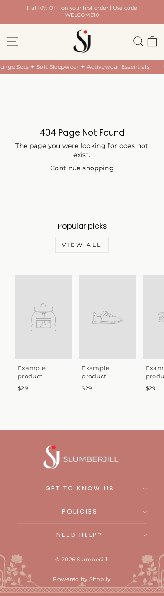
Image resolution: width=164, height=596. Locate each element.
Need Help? (79, 534)
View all (82, 244)
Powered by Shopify (82, 579)
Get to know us (80, 488)
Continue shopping (82, 168)
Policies (80, 511)
